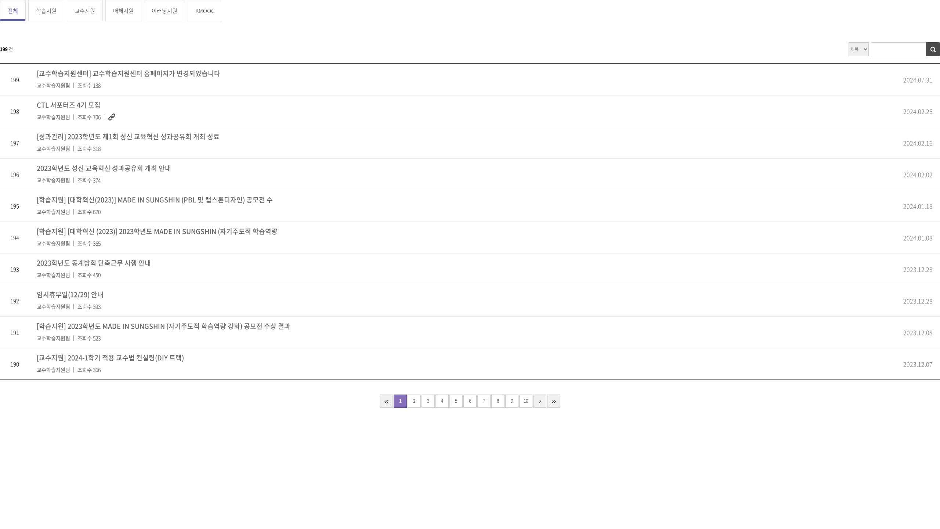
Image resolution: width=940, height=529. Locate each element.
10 (526, 400)
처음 (386, 401)
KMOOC (204, 11)
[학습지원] (155, 205)
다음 (539, 401)
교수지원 (85, 11)
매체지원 (123, 11)
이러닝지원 (164, 11)
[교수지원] (110, 363)
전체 (13, 11)
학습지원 (46, 11)
